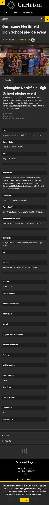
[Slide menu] (2, 2)
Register (7, 441)
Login (6, 435)
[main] (24, 240)
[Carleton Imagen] (24, 5)
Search (47, 19)
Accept (24, 500)
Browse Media (28, 13)
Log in (5, 13)
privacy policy (40, 491)
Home (15, 13)
